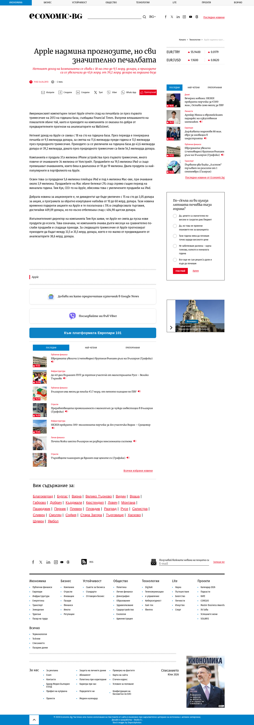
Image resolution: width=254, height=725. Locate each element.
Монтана (128, 502)
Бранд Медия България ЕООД (58, 685)
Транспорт (37, 605)
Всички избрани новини (138, 470)
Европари (37, 591)
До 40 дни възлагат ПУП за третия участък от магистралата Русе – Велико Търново (100, 376)
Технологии (143, 2)
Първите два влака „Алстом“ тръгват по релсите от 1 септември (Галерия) (203, 168)
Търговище (115, 515)
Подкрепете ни (87, 691)
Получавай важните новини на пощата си (184, 560)
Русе (124, 509)
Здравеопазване (124, 605)
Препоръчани (133, 347)
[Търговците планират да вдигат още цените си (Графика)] (40, 460)
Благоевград (43, 496)
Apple (35, 277)
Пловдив (93, 509)
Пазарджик (41, 509)
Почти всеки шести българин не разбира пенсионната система (92, 441)
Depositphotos (135, 722)
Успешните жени (209, 614)
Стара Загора (91, 515)
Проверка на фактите (124, 670)
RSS (91, 562)
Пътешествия (182, 591)
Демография (122, 596)
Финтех (149, 609)
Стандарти (91, 591)
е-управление (152, 596)
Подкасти (205, 591)
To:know (36, 638)
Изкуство (180, 605)
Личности (180, 600)
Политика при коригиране (92, 679)
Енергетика (38, 600)
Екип (48, 675)
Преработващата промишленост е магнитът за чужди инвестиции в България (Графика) (102, 410)
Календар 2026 (208, 587)
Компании (69, 587)
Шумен (38, 521)
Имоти (67, 609)
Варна (77, 496)
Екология (121, 614)
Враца (135, 496)
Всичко (238, 2)
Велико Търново (99, 496)
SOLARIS (205, 618)
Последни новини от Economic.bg (205, 177)
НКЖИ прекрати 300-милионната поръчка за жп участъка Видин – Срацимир (100, 424)
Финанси (68, 605)
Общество (111, 2)
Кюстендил (95, 502)
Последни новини (214, 17)
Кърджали (74, 502)
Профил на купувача (56, 691)
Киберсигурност (153, 600)
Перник (60, 509)
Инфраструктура (40, 596)
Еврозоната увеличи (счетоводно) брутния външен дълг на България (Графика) (102, 358)
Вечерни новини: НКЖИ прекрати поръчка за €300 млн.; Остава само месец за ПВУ (204, 102)
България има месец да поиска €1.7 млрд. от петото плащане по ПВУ (94, 391)
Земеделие (38, 609)
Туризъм (36, 614)
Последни (51, 347)
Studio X (137, 719)
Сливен (39, 515)
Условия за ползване (123, 684)
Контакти (51, 679)
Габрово (39, 502)
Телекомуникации (154, 591)
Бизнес (47, 2)
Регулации (69, 614)
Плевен (76, 509)
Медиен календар (88, 698)
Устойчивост (79, 2)
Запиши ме (219, 562)
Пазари (67, 600)
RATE (203, 596)
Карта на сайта (120, 675)
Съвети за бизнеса (95, 587)
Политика (121, 587)
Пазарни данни (40, 647)
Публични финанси (42, 587)
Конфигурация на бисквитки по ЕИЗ (122, 692)
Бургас (62, 496)
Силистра (140, 509)
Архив (196, 271)
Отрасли (68, 591)
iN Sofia (204, 609)
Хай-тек (149, 605)
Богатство (180, 596)
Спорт (178, 609)
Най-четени (91, 347)
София (70, 515)
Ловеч (112, 502)
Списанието (38, 643)
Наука (178, 587)
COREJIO (205, 600)
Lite (175, 2)
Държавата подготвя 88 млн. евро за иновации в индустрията (203, 135)
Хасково (134, 515)
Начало (182, 39)
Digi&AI (149, 587)
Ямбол (53, 521)
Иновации (69, 596)
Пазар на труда (40, 618)
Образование (123, 600)
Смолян (55, 515)
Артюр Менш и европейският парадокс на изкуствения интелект (204, 118)
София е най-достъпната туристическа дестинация (194, 327)
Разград (110, 509)
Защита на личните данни (92, 670)
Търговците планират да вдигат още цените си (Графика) (88, 457)
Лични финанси (124, 591)
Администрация (124, 618)
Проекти (206, 2)
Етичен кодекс (120, 679)
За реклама (52, 670)
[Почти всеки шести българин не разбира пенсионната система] (40, 443)
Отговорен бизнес (95, 596)
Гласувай (180, 271)
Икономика (15, 2)
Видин (121, 496)
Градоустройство (125, 609)
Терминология (39, 634)
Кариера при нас (87, 684)
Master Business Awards (213, 605)
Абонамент (85, 675)
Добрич (56, 502)
